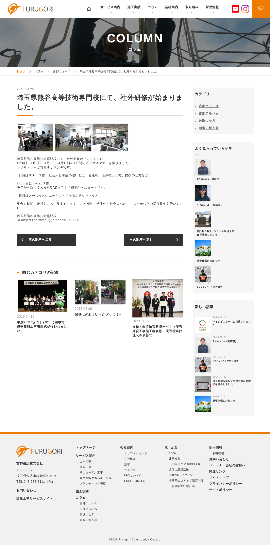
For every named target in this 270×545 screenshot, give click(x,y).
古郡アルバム (209, 113)
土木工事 (85, 461)
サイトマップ (219, 477)
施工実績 (134, 7)
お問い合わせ (26, 490)
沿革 (127, 464)
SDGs (173, 453)
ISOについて (132, 475)
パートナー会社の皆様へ (227, 465)
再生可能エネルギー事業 (96, 478)
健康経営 (174, 458)
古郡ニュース (209, 106)
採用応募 (219, 453)
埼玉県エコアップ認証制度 (186, 480)
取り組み (192, 7)
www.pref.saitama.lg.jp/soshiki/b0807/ (48, 220)
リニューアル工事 (91, 472)
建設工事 (85, 466)
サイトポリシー (220, 489)
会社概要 (130, 458)
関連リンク (217, 471)
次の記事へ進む (141, 239)
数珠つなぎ (207, 120)
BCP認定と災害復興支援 (185, 464)
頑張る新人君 (209, 128)
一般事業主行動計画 (182, 486)
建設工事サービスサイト (34, 498)
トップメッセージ (135, 453)
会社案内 (171, 7)
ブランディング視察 (93, 483)
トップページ (86, 447)
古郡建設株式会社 (30, 9)
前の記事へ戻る (40, 239)
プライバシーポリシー (225, 483)
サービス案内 (110, 7)
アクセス (130, 469)
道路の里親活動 (179, 469)
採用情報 (212, 7)
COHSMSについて (181, 475)
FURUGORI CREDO (138, 481)
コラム (153, 7)
